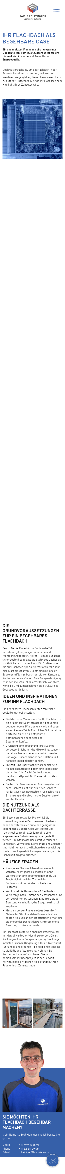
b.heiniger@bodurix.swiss (34, 1152)
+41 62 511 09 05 (29, 1149)
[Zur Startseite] (32, 11)
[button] (39, 1032)
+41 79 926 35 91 (29, 1145)
